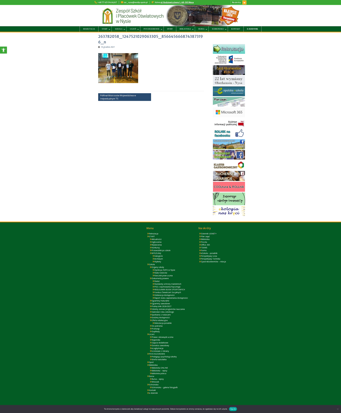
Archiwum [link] (158, 258)
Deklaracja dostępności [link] (164, 295)
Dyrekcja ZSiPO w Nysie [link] (164, 270)
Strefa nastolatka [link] (159, 359)
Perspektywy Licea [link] (209, 256)
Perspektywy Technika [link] (210, 258)
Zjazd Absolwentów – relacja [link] (213, 261)
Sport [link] (170, 29)
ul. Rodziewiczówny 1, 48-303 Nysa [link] (177, 2)
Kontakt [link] (235, 29)
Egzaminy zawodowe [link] (161, 303)
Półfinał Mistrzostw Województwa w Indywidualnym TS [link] (118, 97)
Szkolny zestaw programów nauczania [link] (168, 309)
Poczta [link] (204, 242)
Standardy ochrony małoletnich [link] (167, 284)
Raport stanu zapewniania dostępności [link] (171, 298)
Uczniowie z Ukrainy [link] (160, 351)
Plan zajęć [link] (205, 236)
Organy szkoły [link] (158, 267)
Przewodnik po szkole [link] (161, 250)
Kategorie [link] (158, 256)
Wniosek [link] (155, 382)
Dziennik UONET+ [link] (209, 233)
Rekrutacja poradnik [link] (163, 323)
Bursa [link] (201, 29)
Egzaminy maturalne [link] (160, 300)
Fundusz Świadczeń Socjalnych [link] (167, 292)
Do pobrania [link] (157, 326)
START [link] (104, 29)
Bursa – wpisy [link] (158, 379)
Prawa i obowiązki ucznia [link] (162, 337)
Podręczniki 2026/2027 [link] (161, 306)
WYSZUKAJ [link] (156, 253)
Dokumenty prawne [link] (160, 278)
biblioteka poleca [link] (159, 373)
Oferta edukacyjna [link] (160, 320)
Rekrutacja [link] (89, 29)
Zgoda (233, 409)
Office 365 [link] (205, 245)
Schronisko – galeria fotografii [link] (165, 387)
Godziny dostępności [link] (161, 317)
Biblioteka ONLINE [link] (160, 368)
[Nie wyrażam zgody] (337, 409)
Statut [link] (157, 281)
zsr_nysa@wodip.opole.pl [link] (136, 2)
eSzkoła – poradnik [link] (209, 253)
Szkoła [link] (118, 29)
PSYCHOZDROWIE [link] (152, 29)
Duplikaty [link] (156, 331)
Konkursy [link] (156, 247)
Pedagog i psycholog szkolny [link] (164, 356)
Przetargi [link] (155, 328)
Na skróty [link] (236, 2)
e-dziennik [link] (252, 29)
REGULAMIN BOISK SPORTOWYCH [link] (169, 289)
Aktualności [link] (157, 239)
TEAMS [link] (204, 247)
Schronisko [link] (218, 29)
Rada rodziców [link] (160, 272)
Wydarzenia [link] (157, 245)
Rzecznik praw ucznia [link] (163, 275)
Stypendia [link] (156, 340)
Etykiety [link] (157, 261)
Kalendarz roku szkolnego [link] (163, 312)
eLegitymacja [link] (157, 348)
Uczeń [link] (133, 29)
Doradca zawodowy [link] (160, 345)
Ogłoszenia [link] (156, 242)
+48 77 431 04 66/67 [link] (107, 2)
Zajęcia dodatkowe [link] (160, 342)
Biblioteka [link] (185, 29)
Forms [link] (204, 250)
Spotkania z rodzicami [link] (161, 314)
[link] (3, 50)
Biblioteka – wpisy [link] (159, 370)
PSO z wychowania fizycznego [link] (167, 286)
